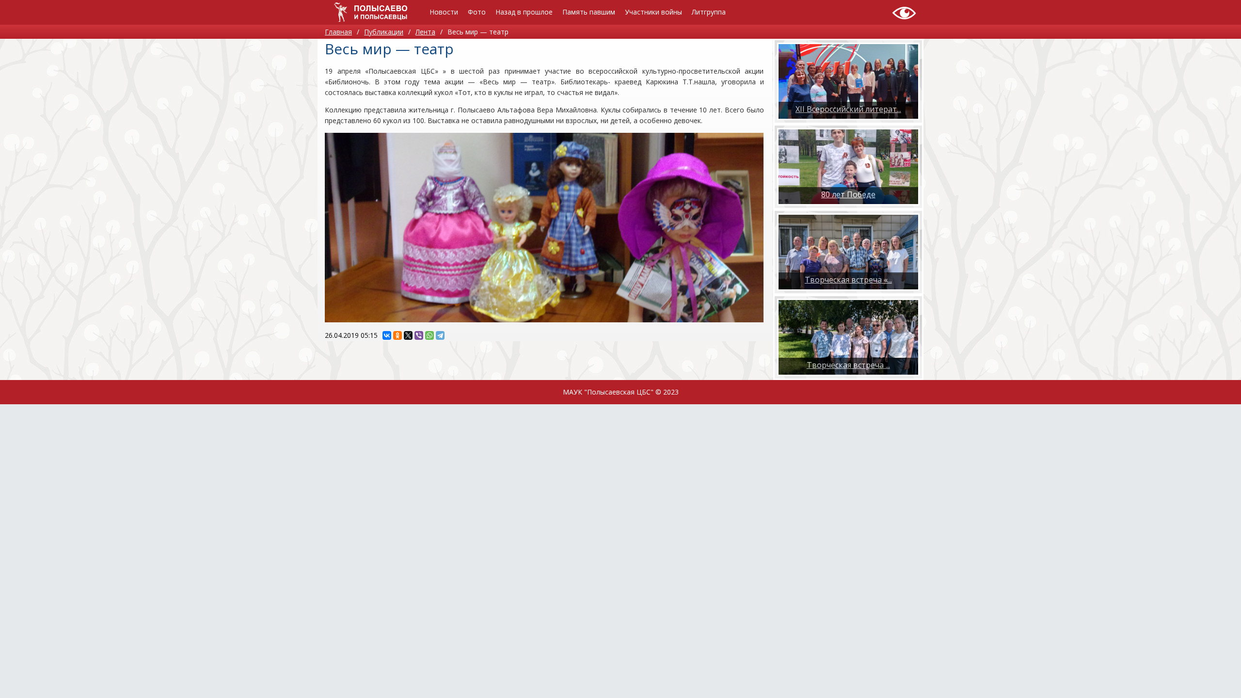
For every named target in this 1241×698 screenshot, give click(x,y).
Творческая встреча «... (848, 279)
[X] (408, 335)
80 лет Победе (848, 194)
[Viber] (418, 335)
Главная (338, 31)
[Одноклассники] (397, 335)
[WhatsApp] (429, 335)
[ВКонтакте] (386, 335)
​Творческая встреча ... (848, 365)
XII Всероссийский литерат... (848, 109)
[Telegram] (440, 335)
